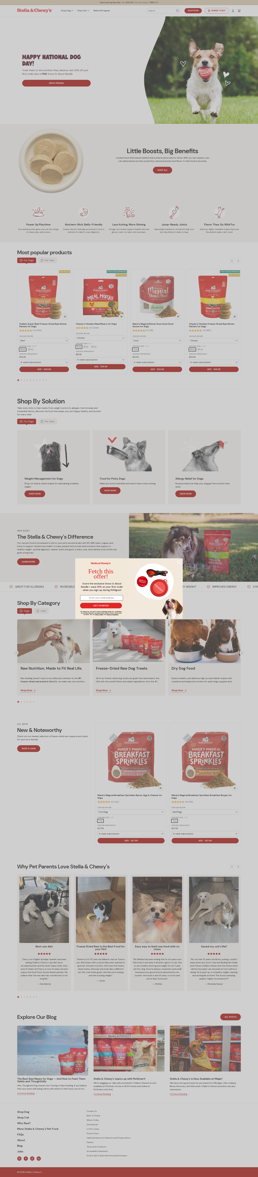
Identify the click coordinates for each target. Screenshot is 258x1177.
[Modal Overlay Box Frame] (129, 588)
